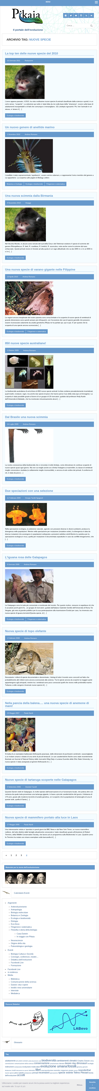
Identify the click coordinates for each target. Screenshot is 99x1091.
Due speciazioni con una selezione (29, 490)
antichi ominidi (23, 1061)
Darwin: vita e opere (19, 985)
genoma (79, 1067)
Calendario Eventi (21, 893)
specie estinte (65, 1072)
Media (10, 975)
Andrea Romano (31, 134)
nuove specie (9, 1073)
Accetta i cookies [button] (92, 1085)
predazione (28, 1073)
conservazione (41, 1063)
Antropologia (16, 910)
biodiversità (49, 1060)
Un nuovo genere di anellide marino (30, 127)
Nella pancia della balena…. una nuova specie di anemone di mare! (47, 704)
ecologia (90, 1063)
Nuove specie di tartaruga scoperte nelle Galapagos (40, 779)
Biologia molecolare (19, 912)
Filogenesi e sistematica (55, 184)
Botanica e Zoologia (14, 184)
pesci (16, 1073)
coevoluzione (9, 1063)
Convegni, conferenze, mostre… (24, 957)
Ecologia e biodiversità (15, 115)
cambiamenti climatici (66, 1060)
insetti (14, 1070)
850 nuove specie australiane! (25, 343)
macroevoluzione (47, 1070)
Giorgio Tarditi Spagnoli (34, 498)
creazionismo (54, 1063)
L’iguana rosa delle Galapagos (26, 557)
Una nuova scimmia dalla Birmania (29, 195)
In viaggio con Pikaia (26, 937)
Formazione (16, 965)
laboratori (32, 1070)
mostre (76, 1070)
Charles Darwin (84, 1061)
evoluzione (18, 1067)
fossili (71, 1066)
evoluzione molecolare (31, 1067)
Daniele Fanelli (31, 787)
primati (35, 1073)
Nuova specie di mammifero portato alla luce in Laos (41, 817)
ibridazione (8, 1070)
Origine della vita (18, 943)
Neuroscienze (17, 940)
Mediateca (15, 993)
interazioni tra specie (22, 1070)
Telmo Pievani (81, 1072)
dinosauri (82, 1063)
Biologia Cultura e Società (22, 954)
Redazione (29, 61)
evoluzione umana (53, 1066)
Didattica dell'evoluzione (21, 960)
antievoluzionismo (33, 1061)
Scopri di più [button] (20, 1086)
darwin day (70, 1063)
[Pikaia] (27, 23)
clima (92, 1061)
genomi (85, 1067)
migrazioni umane (67, 1070)
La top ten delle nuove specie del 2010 (31, 53)
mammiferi (56, 1070)
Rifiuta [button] (79, 1085)
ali (17, 1061)
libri (38, 1070)
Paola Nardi (28, 713)
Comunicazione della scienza (23, 982)
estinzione (9, 1067)
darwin (61, 1063)
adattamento (10, 1061)
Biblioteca (15, 979)
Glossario (18, 1042)
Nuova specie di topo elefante (25, 631)
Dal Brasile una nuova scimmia (26, 417)
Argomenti (12, 903)
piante (21, 1073)
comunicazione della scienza (23, 1063)
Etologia (14, 921)
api (40, 1061)
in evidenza (13, 972)
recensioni (44, 1072)
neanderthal (84, 1070)
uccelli (21, 1075)
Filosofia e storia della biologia (24, 930)
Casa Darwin (22, 934)
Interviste (15, 991)
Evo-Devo (15, 924)
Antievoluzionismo (19, 907)
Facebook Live (17, 963)
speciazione (54, 1073)
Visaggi (28, 203)
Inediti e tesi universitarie (21, 988)
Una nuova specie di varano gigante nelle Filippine (40, 269)
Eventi (10, 950)
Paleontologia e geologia (21, 946)
